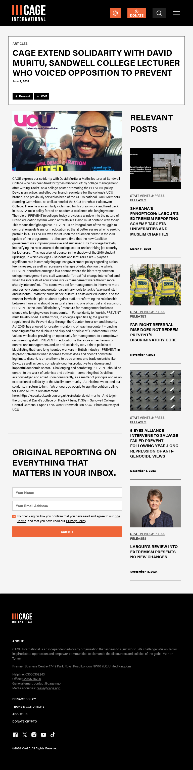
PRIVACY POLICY (24, 699)
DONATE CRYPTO (24, 721)
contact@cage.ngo (47, 683)
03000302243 (35, 674)
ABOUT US (19, 714)
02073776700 (31, 678)
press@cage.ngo (48, 688)
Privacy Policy (76, 520)
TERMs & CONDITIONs (28, 706)
